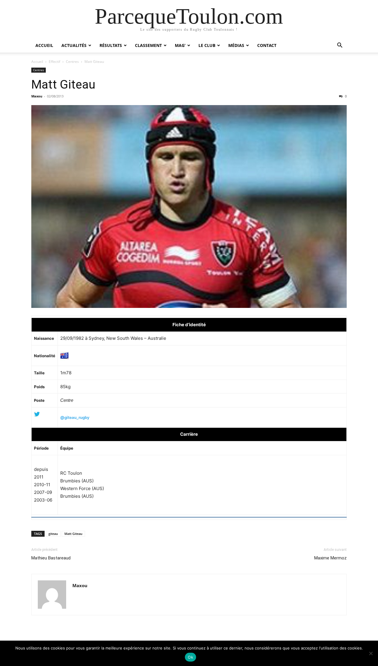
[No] (371, 653)
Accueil (44, 45)
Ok (190, 657)
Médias (236, 45)
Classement (148, 45)
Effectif (54, 61)
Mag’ (180, 45)
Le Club (206, 45)
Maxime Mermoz (330, 558)
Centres (72, 61)
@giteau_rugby (74, 417)
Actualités (74, 45)
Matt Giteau (63, 84)
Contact (266, 45)
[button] (340, 46)
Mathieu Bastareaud (51, 558)
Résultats (111, 45)
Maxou (36, 96)
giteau (53, 533)
